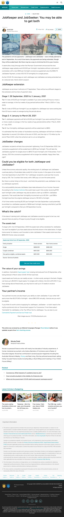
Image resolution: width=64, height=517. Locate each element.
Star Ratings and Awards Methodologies (30, 496)
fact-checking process (23, 330)
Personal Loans (25, 7)
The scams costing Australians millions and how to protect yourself (9, 406)
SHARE (59, 29)
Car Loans (17, 476)
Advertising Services (44, 496)
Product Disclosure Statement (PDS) (33, 442)
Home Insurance (45, 476)
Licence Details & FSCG (25, 494)
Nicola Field (10, 29)
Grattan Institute (19, 190)
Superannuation (44, 7)
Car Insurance (53, 476)
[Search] (61, 2)
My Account (16, 484)
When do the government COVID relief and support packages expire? (29, 379)
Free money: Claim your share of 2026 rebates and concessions (38, 406)
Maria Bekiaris (45, 328)
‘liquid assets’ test (23, 272)
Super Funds (30, 476)
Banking (60, 475)
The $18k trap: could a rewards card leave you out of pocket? (55, 406)
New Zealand (54, 496)
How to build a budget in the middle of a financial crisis (24, 376)
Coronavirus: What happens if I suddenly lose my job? (24, 373)
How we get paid (35, 494)
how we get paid (41, 435)
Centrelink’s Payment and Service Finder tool (17, 313)
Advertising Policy (45, 494)
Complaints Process (32, 497)
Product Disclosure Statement (23, 508)
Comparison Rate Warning (43, 459)
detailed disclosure (41, 433)
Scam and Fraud (10, 496)
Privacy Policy (8, 494)
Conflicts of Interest (54, 494)
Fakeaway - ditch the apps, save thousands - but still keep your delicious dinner (24, 406)
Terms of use (15, 494)
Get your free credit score (32, 263)
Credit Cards (34, 7)
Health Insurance (55, 7)
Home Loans (15, 7)
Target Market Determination (37, 508)
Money (23, 356)
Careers (17, 496)
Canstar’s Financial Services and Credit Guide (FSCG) (17, 433)
